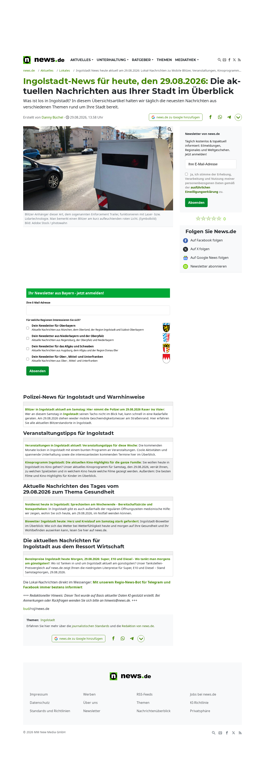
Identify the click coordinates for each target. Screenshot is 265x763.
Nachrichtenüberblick (154, 711)
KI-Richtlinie (199, 702)
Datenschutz (40, 702)
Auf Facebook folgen (206, 240)
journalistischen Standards (90, 626)
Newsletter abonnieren (208, 266)
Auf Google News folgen (209, 257)
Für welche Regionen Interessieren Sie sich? (55, 320)
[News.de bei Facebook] (229, 59)
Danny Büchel (52, 117)
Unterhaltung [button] (112, 60)
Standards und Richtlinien (50, 711)
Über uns (90, 702)
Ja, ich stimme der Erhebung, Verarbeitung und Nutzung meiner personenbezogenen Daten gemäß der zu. (210, 183)
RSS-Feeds (145, 694)
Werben (89, 694)
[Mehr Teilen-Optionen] (238, 117)
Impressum (39, 694)
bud (26, 608)
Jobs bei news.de (203, 694)
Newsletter (91, 711)
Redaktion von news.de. (138, 626)
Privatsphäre (200, 711)
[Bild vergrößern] (169, 129)
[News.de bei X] (234, 59)
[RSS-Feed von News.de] (239, 59)
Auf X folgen (200, 249)
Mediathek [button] (186, 60)
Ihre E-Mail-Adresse (39, 302)
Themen (164, 60)
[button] (175, 117)
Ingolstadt (48, 620)
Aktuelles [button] (81, 60)
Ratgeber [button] (142, 60)
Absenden (37, 371)
